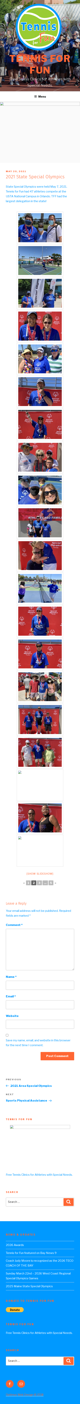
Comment (14, 925)
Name (11, 977)
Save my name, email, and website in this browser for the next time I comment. (38, 1043)
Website (12, 1016)
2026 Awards (15, 1245)
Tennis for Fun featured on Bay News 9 (31, 1253)
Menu (42, 96)
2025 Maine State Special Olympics (29, 1286)
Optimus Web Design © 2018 (24, 1394)
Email (11, 996)
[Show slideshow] (40, 873)
